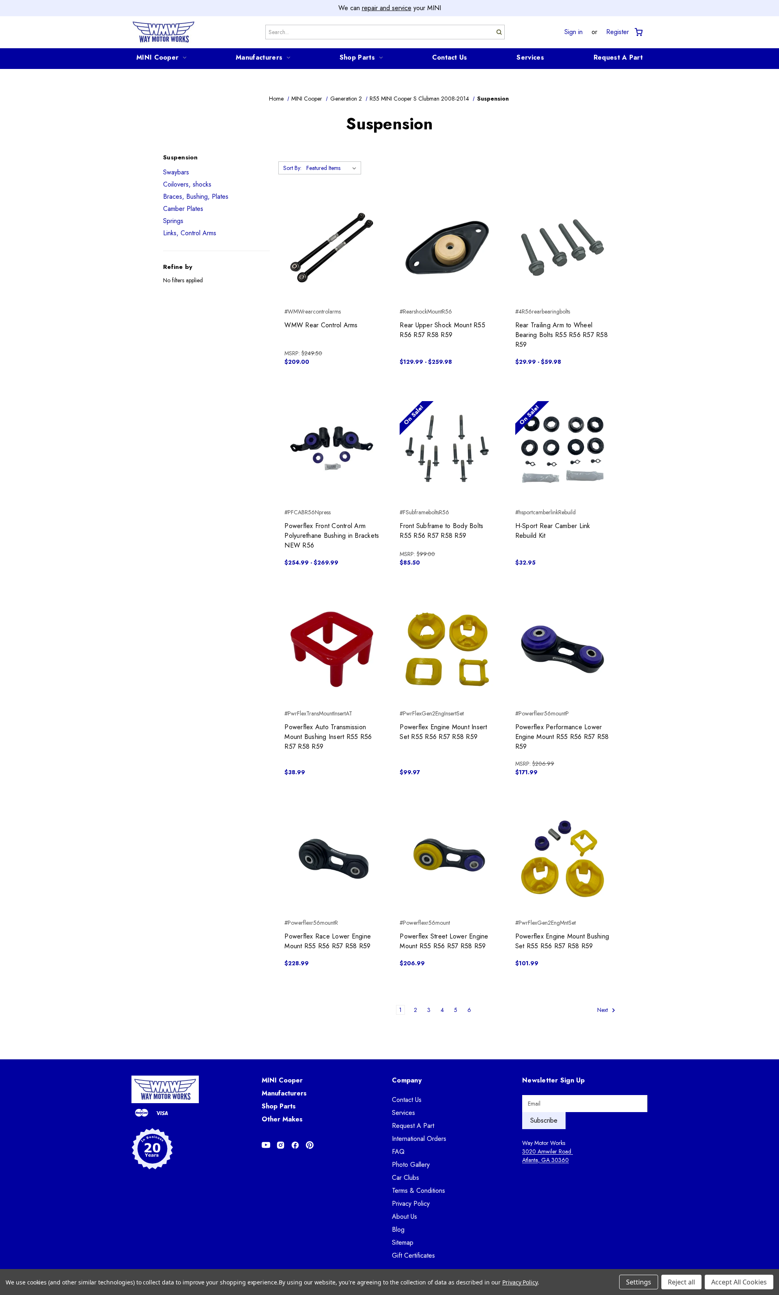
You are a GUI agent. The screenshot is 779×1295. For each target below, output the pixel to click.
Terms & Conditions (418, 1190)
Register (617, 32)
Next (603, 1010)
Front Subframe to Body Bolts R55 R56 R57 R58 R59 (441, 530)
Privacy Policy (411, 1203)
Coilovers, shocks (187, 184)
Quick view (331, 233)
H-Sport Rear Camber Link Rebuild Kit (552, 530)
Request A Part (618, 57)
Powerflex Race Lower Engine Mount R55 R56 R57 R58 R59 (327, 941)
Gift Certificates (413, 1255)
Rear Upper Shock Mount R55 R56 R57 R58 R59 (442, 329)
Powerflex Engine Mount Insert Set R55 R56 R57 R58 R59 (443, 731)
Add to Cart (331, 262)
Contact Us (449, 57)
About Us (404, 1216)
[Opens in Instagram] (280, 1145)
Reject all (681, 1282)
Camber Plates (183, 208)
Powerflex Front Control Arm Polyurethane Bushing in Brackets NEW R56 (331, 535)
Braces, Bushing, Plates (195, 196)
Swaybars (176, 172)
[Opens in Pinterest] (310, 1145)
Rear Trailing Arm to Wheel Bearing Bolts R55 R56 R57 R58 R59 (561, 334)
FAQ (398, 1151)
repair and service (386, 8)
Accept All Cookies (739, 1282)
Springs (173, 220)
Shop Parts (357, 57)
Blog (398, 1229)
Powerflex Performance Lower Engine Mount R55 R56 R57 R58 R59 (562, 736)
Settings (638, 1282)
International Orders (419, 1138)
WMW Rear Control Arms (320, 325)
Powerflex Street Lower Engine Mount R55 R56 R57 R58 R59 (444, 941)
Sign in (573, 32)
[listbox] (333, 168)
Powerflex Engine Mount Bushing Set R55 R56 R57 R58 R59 (562, 941)
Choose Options (447, 262)
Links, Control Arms (189, 233)
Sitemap (402, 1242)
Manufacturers (259, 57)
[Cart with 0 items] (638, 32)
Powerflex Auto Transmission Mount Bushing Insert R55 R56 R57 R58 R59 (328, 736)
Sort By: (292, 168)
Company (407, 1080)
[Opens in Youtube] (266, 1145)
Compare (329, 248)
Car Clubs (405, 1177)
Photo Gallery (411, 1164)
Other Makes (282, 1119)
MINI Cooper (157, 57)
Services (530, 57)
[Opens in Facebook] (295, 1145)
